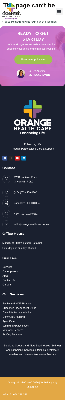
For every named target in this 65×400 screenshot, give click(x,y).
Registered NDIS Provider (17, 303)
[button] (59, 11)
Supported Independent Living (19, 308)
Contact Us (9, 280)
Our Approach (10, 271)
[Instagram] (11, 158)
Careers (7, 284)
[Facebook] (4, 158)
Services (7, 267)
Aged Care (9, 321)
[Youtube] (17, 158)
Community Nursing (14, 316)
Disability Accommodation (17, 312)
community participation (16, 325)
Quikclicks (32, 387)
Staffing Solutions (12, 334)
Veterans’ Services (13, 330)
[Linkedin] (23, 158)
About (6, 275)
